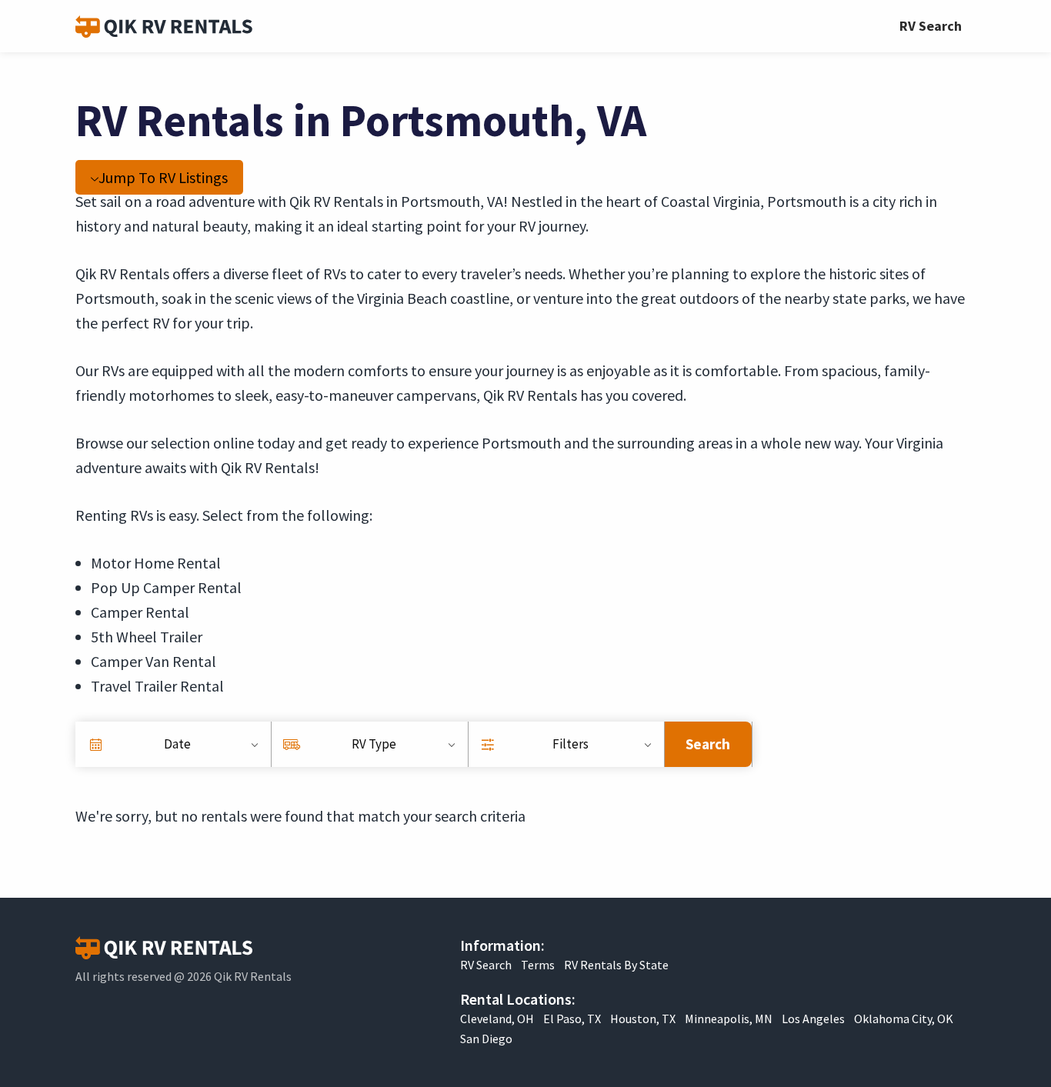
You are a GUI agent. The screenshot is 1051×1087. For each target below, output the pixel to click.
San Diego (486, 1038)
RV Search (486, 964)
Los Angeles (813, 1018)
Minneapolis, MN (728, 1018)
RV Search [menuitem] (930, 26)
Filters (570, 743)
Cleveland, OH (497, 1018)
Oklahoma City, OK (903, 1018)
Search (708, 744)
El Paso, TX (572, 1018)
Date (177, 743)
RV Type (374, 743)
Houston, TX (643, 1018)
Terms (538, 964)
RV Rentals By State (616, 964)
